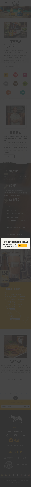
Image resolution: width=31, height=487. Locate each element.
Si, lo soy (23, 245)
